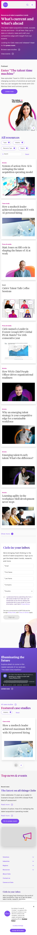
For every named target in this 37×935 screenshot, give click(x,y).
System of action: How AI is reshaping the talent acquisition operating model (17, 169)
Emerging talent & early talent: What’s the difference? (17, 456)
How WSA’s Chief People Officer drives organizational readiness (17, 374)
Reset (27, 154)
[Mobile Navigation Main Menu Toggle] (32, 5)
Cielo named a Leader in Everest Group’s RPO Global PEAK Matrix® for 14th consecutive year (17, 334)
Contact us (6, 878)
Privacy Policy (12, 612)
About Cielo (7, 874)
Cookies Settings (18, 925)
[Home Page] (5, 4)
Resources (6, 869)
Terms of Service (24, 612)
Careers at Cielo (8, 882)
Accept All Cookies (18, 930)
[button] (33, 128)
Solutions (6, 857)
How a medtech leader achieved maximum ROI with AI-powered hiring (18, 210)
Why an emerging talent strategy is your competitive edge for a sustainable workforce (17, 417)
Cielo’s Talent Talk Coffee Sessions (15, 290)
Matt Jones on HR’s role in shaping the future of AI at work (16, 250)
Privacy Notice (25, 604)
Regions (5, 865)
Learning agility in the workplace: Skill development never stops (18, 499)
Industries (6, 861)
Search (27, 4)
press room (10, 45)
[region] (18, 918)
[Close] (34, 907)
